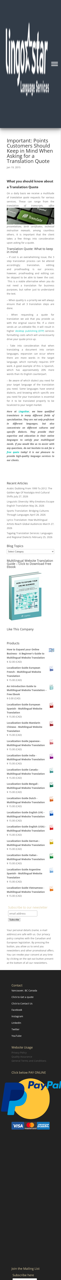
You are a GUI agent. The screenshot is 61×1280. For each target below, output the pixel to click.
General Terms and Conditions (29, 1060)
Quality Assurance (22, 1056)
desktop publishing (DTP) (29, 331)
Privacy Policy (19, 1052)
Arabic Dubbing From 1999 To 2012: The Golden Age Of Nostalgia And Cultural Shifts (29, 492)
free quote (13, 452)
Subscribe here (23, 1275)
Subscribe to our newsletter (27, 907)
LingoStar (24, 411)
